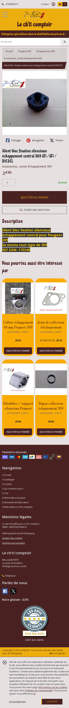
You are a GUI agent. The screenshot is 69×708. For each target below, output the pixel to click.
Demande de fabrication (16, 502)
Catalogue (9, 479)
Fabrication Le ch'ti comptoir (18, 506)
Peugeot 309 (24, 51)
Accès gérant (58, 653)
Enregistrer (37, 140)
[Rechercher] (65, 42)
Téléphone (10, 575)
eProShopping (14, 653)
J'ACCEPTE (52, 701)
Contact (45, 4)
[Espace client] (53, 4)
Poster (59, 140)
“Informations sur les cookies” (53, 687)
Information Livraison (14, 497)
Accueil (9, 51)
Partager (15, 140)
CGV (6, 493)
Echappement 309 (46, 51)
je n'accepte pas (17, 701)
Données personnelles (13, 543)
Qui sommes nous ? (14, 488)
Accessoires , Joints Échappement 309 (27, 166)
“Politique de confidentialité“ (39, 690)
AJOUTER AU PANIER (34, 197)
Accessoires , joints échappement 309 (23, 58)
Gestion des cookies (12, 538)
